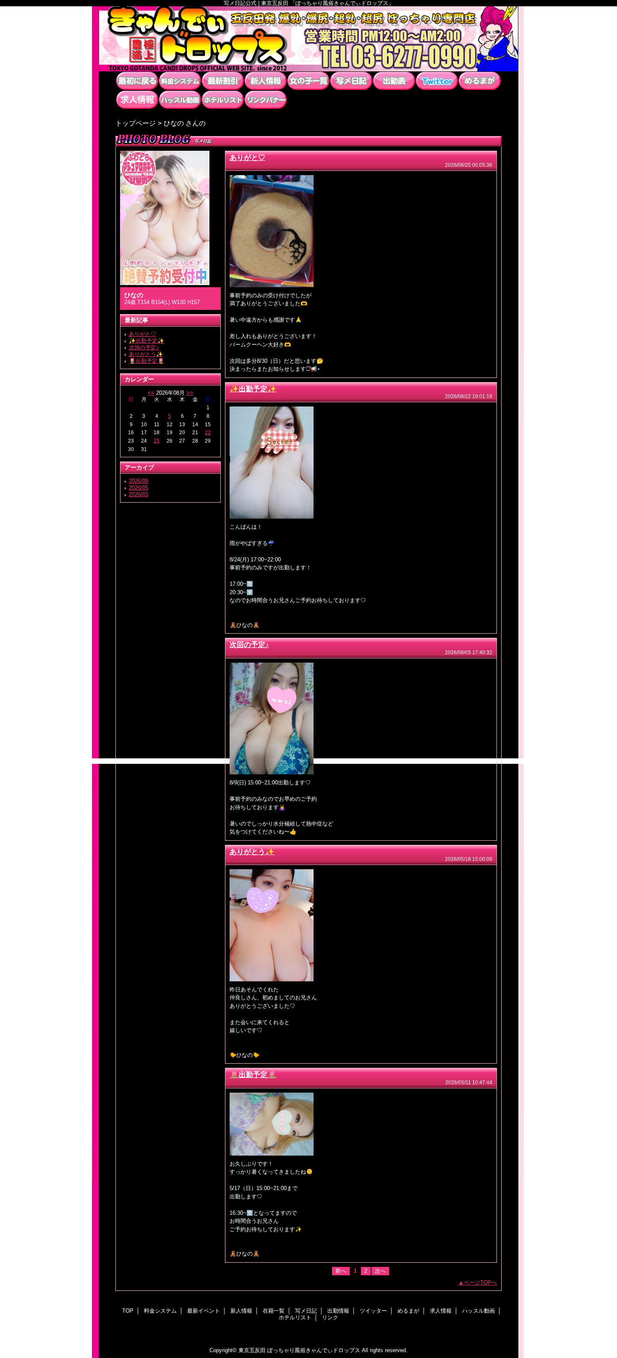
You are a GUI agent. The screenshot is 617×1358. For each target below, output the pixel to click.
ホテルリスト (222, 99)
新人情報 (265, 80)
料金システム (180, 80)
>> (189, 393)
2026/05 (138, 488)
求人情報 (137, 99)
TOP (137, 80)
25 (156, 441)
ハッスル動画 (180, 99)
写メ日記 (351, 80)
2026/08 (138, 481)
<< (151, 393)
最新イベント (222, 80)
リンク (265, 99)
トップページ (135, 123)
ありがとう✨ (146, 354)
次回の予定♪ (144, 347)
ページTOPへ (480, 1282)
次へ (380, 1271)
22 (208, 432)
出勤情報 (394, 80)
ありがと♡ (142, 334)
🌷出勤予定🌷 (146, 361)
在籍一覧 (308, 80)
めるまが (479, 80)
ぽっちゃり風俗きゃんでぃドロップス (308, 38)
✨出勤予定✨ (146, 341)
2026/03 (138, 494)
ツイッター (437, 80)
